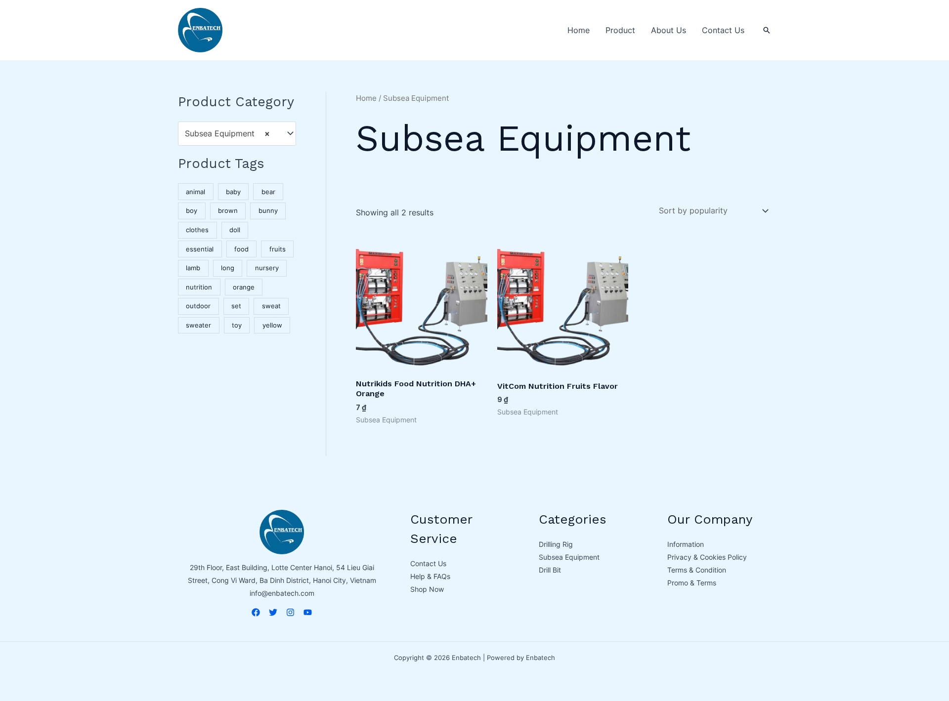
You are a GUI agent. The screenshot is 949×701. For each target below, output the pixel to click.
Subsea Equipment (569, 557)
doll (234, 230)
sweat (271, 306)
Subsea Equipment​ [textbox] (227, 133)
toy (237, 325)
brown (228, 210)
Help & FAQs (430, 576)
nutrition (199, 287)
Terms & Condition (696, 570)
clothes (197, 230)
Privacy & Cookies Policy (707, 557)
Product (620, 30)
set (236, 306)
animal (195, 192)
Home (578, 30)
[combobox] (237, 134)
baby (233, 192)
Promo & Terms (691, 582)
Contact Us (723, 30)
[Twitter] (273, 612)
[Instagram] (290, 612)
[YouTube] (307, 612)
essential (200, 249)
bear (268, 192)
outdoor (198, 306)
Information (685, 544)
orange (244, 287)
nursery (267, 268)
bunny (268, 210)
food (241, 249)
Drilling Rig (556, 544)
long (227, 268)
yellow (272, 325)
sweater (198, 325)
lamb (193, 268)
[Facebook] (256, 612)
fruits (277, 249)
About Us (668, 30)
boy (191, 210)
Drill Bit (550, 570)
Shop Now (427, 589)
